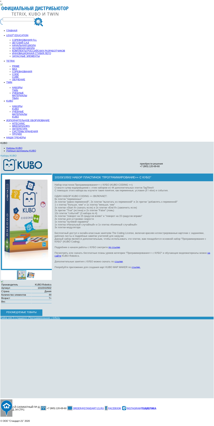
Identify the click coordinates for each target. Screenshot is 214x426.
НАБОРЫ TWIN (17, 88)
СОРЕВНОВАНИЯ (22, 71)
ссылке (119, 261)
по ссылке (114, 247)
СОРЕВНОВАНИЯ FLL (24, 40)
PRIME (16, 66)
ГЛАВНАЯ (11, 30)
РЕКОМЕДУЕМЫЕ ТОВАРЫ (21, 312)
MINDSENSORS (21, 126)
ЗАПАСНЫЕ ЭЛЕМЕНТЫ (26, 56)
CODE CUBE (15, 75)
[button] (50, 177)
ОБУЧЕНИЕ (18, 79)
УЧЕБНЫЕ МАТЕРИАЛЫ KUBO (19, 114)
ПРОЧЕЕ (17, 134)
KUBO (9, 101)
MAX (14, 69)
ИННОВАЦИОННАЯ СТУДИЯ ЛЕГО (31, 53)
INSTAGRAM (134, 408)
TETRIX (10, 61)
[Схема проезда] (6, 408)
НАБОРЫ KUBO (17, 107)
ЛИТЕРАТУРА (19, 129)
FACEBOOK (114, 408)
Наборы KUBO (14, 148)
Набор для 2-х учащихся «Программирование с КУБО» (30, 318)
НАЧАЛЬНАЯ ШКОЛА (24, 45)
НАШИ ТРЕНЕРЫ (16, 137)
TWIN (9, 82)
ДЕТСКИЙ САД (20, 43)
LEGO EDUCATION (17, 35)
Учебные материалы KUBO (21, 151)
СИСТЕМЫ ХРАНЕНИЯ (25, 131)
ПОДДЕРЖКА (148, 408)
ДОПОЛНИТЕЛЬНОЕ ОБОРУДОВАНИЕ (28, 120)
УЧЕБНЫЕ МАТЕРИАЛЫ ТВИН (19, 96)
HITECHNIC (18, 123)
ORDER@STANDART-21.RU (88, 408)
